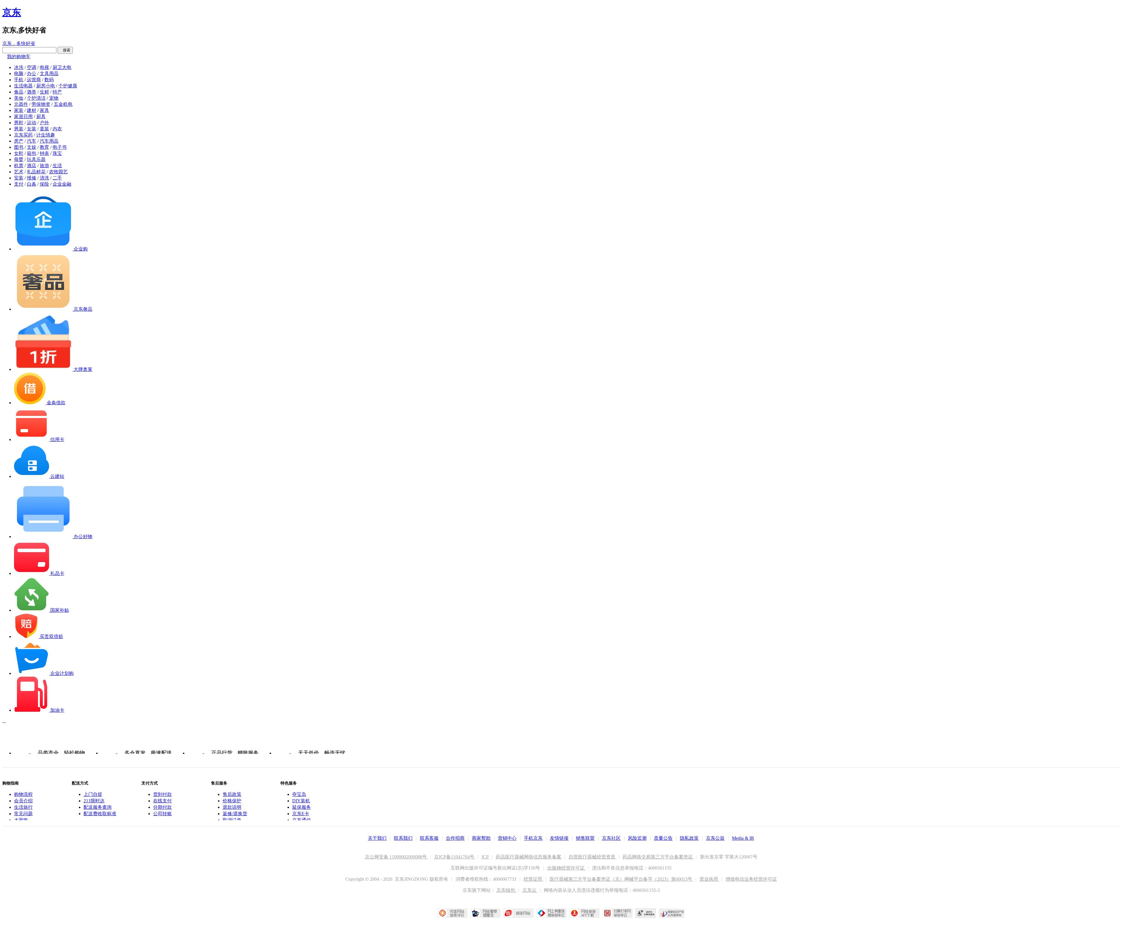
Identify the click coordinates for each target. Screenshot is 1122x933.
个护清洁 (36, 98)
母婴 (18, 159)
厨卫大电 (62, 67)
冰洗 (18, 67)
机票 (18, 165)
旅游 (44, 165)
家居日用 (23, 116)
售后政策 (232, 794)
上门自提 (93, 794)
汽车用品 (49, 141)
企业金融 (62, 184)
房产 (18, 141)
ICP (486, 856)
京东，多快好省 (18, 43)
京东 (11, 12)
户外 (44, 122)
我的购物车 (18, 56)
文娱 (31, 147)
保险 (44, 184)
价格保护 (232, 800)
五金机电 (63, 104)
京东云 (530, 890)
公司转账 (162, 813)
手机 (18, 79)
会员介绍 (23, 800)
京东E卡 (300, 813)
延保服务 (301, 807)
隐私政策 (689, 838)
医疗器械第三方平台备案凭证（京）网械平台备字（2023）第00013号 (621, 879)
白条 (31, 184)
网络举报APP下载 (584, 913)
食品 (18, 91)
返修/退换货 (235, 813)
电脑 (18, 73)
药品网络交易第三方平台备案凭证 (658, 856)
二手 (57, 177)
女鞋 (18, 153)
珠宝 (57, 153)
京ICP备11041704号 (454, 856)
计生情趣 (45, 134)
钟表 (44, 153)
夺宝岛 (299, 794)
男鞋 (18, 122)
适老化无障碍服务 (646, 913)
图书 (18, 147)
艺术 (18, 171)
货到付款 (162, 794)
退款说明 (232, 807)
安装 (18, 177)
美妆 (18, 98)
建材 (31, 110)
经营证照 (533, 879)
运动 (31, 122)
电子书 (60, 147)
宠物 (53, 98)
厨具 (41, 116)
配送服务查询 (98, 807)
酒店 (31, 165)
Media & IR (743, 838)
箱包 (31, 153)
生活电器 (23, 85)
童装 (44, 128)
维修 (31, 177)
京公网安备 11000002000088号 (396, 856)
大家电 (21, 820)
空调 (31, 67)
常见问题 (23, 813)
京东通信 (301, 820)
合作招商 (455, 838)
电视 (44, 67)
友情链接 (559, 838)
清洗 (44, 177)
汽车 (31, 141)
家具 (44, 110)
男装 (18, 128)
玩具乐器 (36, 159)
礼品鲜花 (36, 171)
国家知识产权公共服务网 (672, 913)
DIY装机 (301, 800)
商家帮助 (481, 838)
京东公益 (715, 838)
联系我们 (403, 838)
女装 (31, 128)
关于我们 (377, 838)
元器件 (21, 104)
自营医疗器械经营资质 (593, 856)
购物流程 (23, 794)
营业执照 (709, 879)
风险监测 (637, 838)
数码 (49, 79)
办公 (31, 73)
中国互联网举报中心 (551, 913)
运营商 (34, 79)
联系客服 (429, 838)
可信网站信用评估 (452, 913)
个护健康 (67, 85)
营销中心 (507, 838)
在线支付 (162, 800)
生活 (57, 165)
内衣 (57, 128)
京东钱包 (506, 890)
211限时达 (94, 800)
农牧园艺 (58, 171)
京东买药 (23, 134)
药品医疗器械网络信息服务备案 (529, 856)
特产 (57, 91)
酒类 (31, 91)
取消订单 (232, 820)
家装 (18, 110)
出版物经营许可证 (566, 867)
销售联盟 (585, 838)
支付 (18, 184)
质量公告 (663, 838)
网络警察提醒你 (485, 913)
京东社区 (611, 838)
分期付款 (162, 807)
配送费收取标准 (100, 813)
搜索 (65, 50)
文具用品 (49, 73)
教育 (44, 147)
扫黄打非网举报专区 (617, 913)
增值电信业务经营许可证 (751, 879)
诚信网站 (518, 913)
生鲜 (44, 91)
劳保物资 (41, 104)
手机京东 (533, 838)
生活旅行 (23, 807)
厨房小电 (45, 85)
